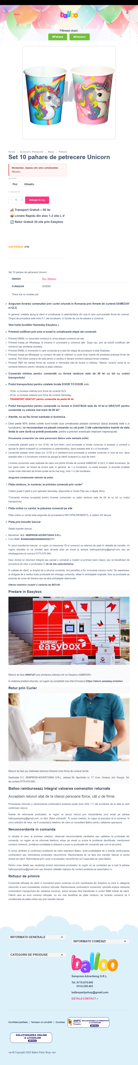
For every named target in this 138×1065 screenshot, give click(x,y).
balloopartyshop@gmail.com (105, 549)
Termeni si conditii (41, 1022)
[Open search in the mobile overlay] (115, 14)
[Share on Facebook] (44, 263)
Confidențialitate (18, 1022)
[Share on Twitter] (50, 263)
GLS (102, 463)
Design (12, 178)
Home (11, 151)
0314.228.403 (85, 986)
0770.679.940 (85, 982)
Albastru (51, 278)
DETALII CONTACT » (85, 999)
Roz (44, 278)
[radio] (15, 184)
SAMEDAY (91, 463)
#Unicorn (80, 37)
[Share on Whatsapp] (63, 263)
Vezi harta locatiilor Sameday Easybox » (33, 325)
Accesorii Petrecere (31, 151)
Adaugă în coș (37, 200)
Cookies (60, 1022)
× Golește (14, 192)
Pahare (63, 151)
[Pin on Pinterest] (57, 263)
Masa (51, 151)
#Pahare (57, 37)
